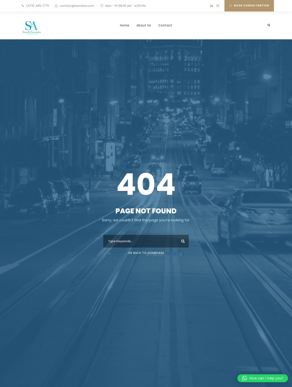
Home (124, 25)
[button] (262, 378)
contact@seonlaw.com (77, 6)
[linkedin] (211, 6)
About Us (143, 25)
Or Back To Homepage (146, 253)
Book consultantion (251, 5)
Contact (165, 25)
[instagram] (218, 6)
